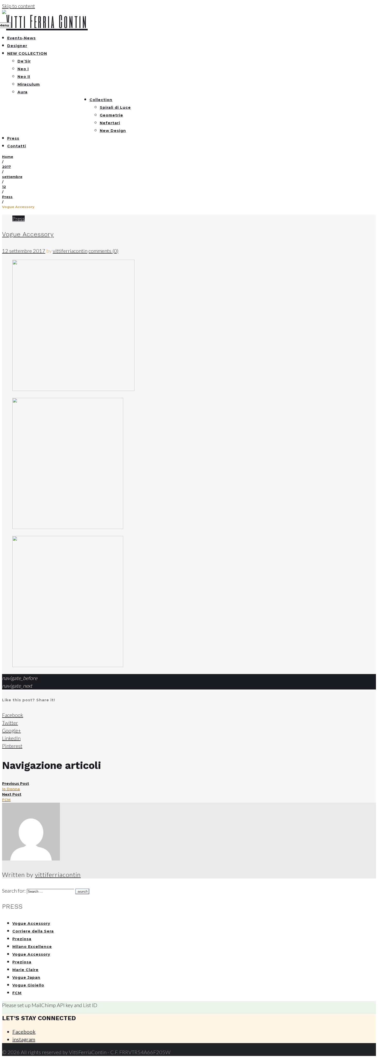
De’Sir (24, 61)
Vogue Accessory (28, 234)
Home (7, 157)
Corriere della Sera (33, 931)
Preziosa (21, 939)
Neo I (23, 69)
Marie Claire (25, 969)
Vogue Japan (26, 977)
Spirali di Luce (115, 107)
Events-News (21, 38)
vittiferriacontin (70, 251)
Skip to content (18, 6)
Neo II (23, 76)
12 (4, 187)
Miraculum (28, 84)
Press (13, 138)
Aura (22, 92)
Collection (100, 99)
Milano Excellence (32, 946)
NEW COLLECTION (27, 53)
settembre (12, 177)
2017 (6, 167)
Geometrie (111, 115)
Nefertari (110, 123)
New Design (113, 130)
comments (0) (103, 251)
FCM (17, 993)
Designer (17, 45)
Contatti (16, 146)
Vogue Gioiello (28, 985)
